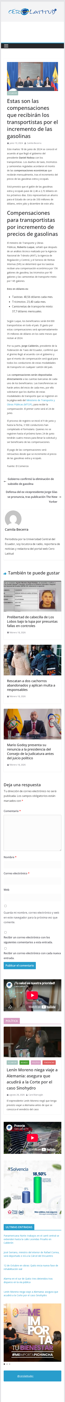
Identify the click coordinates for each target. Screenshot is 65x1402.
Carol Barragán (35, 1094)
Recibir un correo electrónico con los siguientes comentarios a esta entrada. (28, 940)
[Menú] (6, 45)
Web (6, 890)
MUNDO (24, 1062)
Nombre (10, 857)
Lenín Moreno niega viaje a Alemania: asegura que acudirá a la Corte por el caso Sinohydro (32, 1079)
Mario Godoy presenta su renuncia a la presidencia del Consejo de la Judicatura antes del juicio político (30, 751)
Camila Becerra (34, 143)
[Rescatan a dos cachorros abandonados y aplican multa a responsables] (32, 647)
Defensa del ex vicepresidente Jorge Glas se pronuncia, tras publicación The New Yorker (31, 497)
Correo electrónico (17, 873)
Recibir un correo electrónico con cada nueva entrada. (32, 955)
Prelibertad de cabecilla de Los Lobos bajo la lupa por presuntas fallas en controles (32, 621)
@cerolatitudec (25, 1376)
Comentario (12, 811)
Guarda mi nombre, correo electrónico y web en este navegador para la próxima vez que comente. (31, 917)
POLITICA (36, 1062)
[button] (4, 1364)
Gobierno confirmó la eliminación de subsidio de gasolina (31, 481)
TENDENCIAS (49, 1062)
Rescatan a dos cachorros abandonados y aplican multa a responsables (31, 685)
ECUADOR (12, 93)
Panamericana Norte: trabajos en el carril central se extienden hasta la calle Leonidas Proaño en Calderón (31, 1239)
